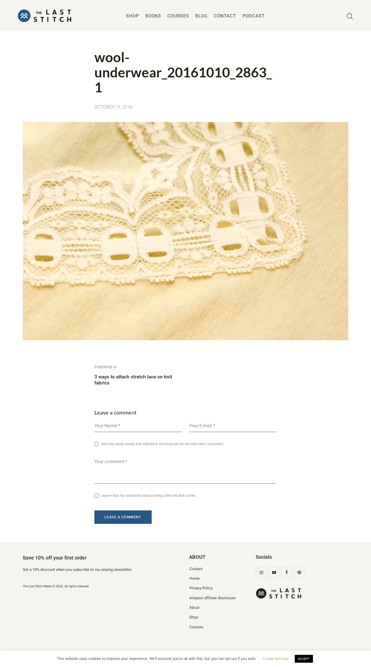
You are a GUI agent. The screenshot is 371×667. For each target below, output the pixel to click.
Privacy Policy (201, 588)
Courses (196, 627)
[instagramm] (261, 572)
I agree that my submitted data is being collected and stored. (148, 495)
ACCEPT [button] (304, 659)
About (194, 607)
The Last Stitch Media (37, 586)
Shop (193, 617)
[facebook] (286, 572)
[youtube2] (274, 572)
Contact (196, 569)
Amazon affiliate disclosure (212, 598)
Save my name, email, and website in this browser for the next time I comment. (162, 444)
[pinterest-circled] (299, 572)
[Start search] (349, 16)
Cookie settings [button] (276, 658)
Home (194, 578)
